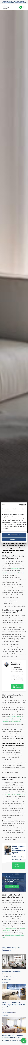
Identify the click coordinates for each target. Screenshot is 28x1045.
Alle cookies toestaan (14, 534)
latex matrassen (16, 721)
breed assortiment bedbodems (14, 794)
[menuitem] (24, 7)
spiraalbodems (19, 573)
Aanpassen (13, 539)
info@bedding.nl (18, 859)
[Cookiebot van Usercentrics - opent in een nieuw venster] (19, 505)
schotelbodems (7, 573)
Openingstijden (12, 886)
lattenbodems (15, 568)
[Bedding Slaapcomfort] (5, 7)
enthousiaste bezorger (20, 2)
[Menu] (24, 7)
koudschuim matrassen (9, 719)
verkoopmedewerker (7, 2)
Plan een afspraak (16, 865)
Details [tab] (14, 509)
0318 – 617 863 (17, 857)
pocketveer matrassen (16, 716)
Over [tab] (23, 509)
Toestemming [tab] (5, 509)
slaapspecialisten (11, 928)
